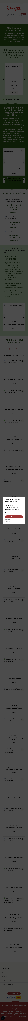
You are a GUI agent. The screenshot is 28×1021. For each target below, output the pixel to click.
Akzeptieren (14, 516)
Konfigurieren (20, 520)
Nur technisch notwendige (8, 520)
